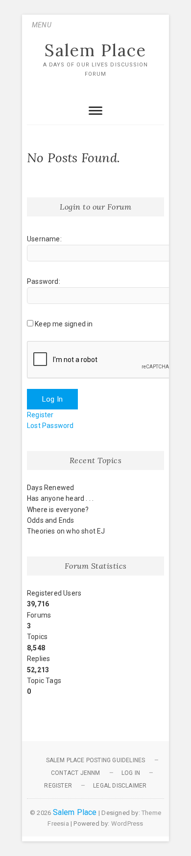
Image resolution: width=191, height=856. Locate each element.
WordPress (127, 823)
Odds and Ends (50, 520)
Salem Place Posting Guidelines (95, 760)
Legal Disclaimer (119, 785)
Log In (52, 399)
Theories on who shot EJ (66, 531)
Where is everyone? (58, 510)
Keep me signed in (64, 324)
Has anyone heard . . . (60, 498)
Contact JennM (75, 773)
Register (40, 415)
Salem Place (95, 50)
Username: (44, 239)
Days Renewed (50, 488)
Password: (43, 281)
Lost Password (50, 425)
